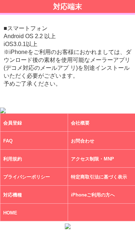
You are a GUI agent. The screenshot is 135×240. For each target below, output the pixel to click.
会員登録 (12, 123)
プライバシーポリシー (26, 177)
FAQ (8, 141)
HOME (10, 213)
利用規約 (12, 159)
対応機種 (12, 195)
